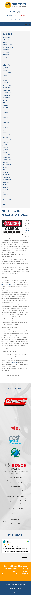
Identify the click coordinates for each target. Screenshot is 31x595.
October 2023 (6, 95)
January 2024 (6, 90)
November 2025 (7, 75)
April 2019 (5, 172)
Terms (20, 592)
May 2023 (5, 105)
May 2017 (5, 189)
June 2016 (5, 204)
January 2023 (6, 112)
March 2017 (6, 194)
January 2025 (6, 83)
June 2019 (5, 169)
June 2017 (5, 187)
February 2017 (6, 197)
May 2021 (5, 127)
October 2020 (6, 137)
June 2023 (5, 102)
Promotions (6, 52)
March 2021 (6, 132)
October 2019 (6, 162)
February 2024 (6, 87)
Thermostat (6, 54)
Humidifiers (6, 49)
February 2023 (6, 110)
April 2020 (5, 150)
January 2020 (6, 157)
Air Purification (7, 40)
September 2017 (7, 179)
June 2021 (5, 125)
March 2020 (6, 152)
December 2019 (7, 160)
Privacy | (16, 592)
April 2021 (5, 130)
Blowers (5, 42)
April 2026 (5, 68)
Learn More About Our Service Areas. (15, 571)
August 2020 (6, 142)
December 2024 (7, 85)
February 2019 (6, 174)
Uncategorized (6, 57)
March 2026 (6, 70)
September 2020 (7, 140)
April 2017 (5, 192)
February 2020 (6, 155)
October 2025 (6, 78)
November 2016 (7, 202)
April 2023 (5, 107)
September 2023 (7, 97)
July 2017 (5, 184)
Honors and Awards (8, 47)
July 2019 (5, 167)
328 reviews (24, 557)
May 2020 (5, 147)
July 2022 (5, 115)
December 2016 (7, 199)
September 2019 (7, 164)
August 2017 (6, 182)
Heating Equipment (8, 44)
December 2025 (7, 73)
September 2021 (7, 120)
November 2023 (7, 92)
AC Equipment (6, 37)
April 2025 (5, 80)
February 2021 (6, 135)
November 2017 (7, 177)
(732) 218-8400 (20, 15)
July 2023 (5, 100)
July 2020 (5, 145)
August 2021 (6, 122)
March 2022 (6, 117)
